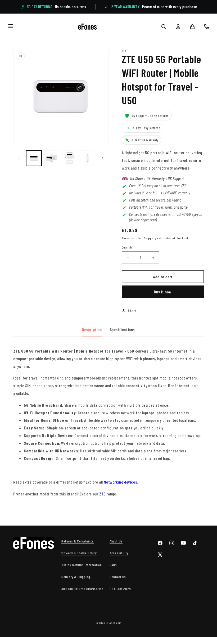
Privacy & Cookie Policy (79, 553)
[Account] (178, 27)
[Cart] (192, 27)
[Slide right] (102, 158)
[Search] (164, 27)
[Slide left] (19, 158)
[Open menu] (10, 26)
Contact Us (118, 576)
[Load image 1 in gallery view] (34, 158)
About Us (116, 541)
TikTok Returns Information (81, 565)
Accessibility (119, 553)
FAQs (113, 565)
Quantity (127, 247)
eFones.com (113, 623)
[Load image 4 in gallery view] (87, 158)
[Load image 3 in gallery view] (69, 158)
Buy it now (163, 291)
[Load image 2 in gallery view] (52, 158)
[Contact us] (207, 27)
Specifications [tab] (122, 329)
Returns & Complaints (77, 541)
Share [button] (132, 310)
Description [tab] (92, 329)
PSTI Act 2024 (120, 588)
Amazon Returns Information (82, 588)
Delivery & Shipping (75, 576)
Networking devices (120, 481)
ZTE (102, 493)
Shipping (150, 238)
